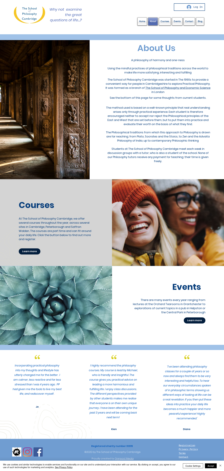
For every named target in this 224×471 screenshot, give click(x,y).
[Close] (220, 466)
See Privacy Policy (64, 467)
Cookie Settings (193, 465)
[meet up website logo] (16, 452)
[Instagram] (27, 452)
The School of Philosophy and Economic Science (177, 88)
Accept (211, 465)
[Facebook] (38, 452)
